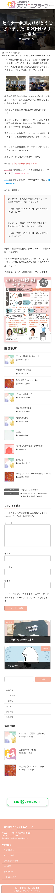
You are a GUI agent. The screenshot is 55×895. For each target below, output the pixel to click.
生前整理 (34, 490)
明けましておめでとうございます (29, 445)
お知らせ (19, 459)
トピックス (12, 695)
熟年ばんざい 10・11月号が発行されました (33, 473)
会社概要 (7, 866)
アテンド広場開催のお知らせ (27, 356)
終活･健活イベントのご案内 (27, 380)
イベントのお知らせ (24, 394)
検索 (43, 679)
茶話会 (18, 431)
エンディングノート (29, 493)
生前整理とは (9, 850)
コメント (9, 522)
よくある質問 (11, 876)
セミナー (43, 493)
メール (8, 566)
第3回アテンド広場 (23, 370)
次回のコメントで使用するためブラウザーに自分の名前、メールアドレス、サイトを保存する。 (26, 597)
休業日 (10, 701)
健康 (24, 496)
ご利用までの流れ (11, 860)
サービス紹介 (9, 855)
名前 (7, 553)
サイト (7, 580)
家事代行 (9, 711)
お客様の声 (8, 871)
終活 (40, 496)
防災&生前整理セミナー (25, 407)
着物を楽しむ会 (22, 417)
